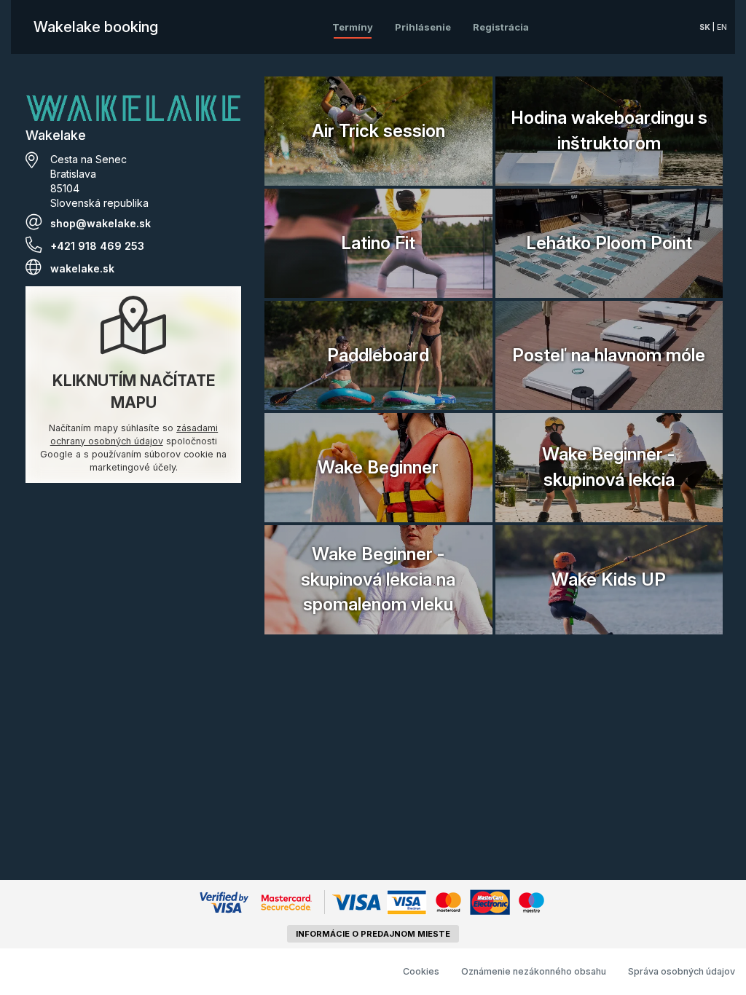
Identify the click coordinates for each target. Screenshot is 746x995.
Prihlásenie (423, 27)
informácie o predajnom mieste (373, 934)
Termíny (352, 27)
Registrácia (501, 27)
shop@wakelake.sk (100, 223)
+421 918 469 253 (97, 246)
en (722, 27)
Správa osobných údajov (681, 971)
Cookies (421, 971)
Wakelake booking (96, 27)
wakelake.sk (82, 268)
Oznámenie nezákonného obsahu (533, 971)
